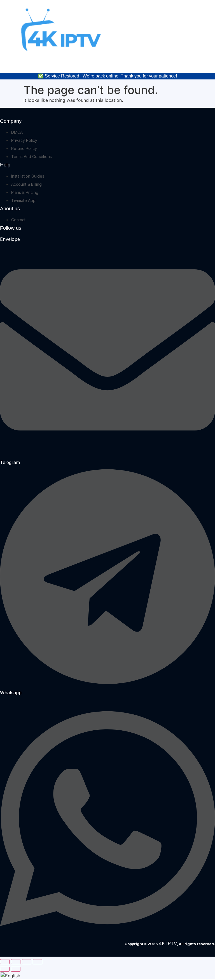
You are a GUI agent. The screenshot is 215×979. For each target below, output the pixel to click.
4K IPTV (168, 943)
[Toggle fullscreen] (15, 961)
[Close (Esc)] (37, 961)
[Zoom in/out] (5, 961)
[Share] (26, 961)
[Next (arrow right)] (15, 969)
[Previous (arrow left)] (5, 969)
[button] (107, 975)
